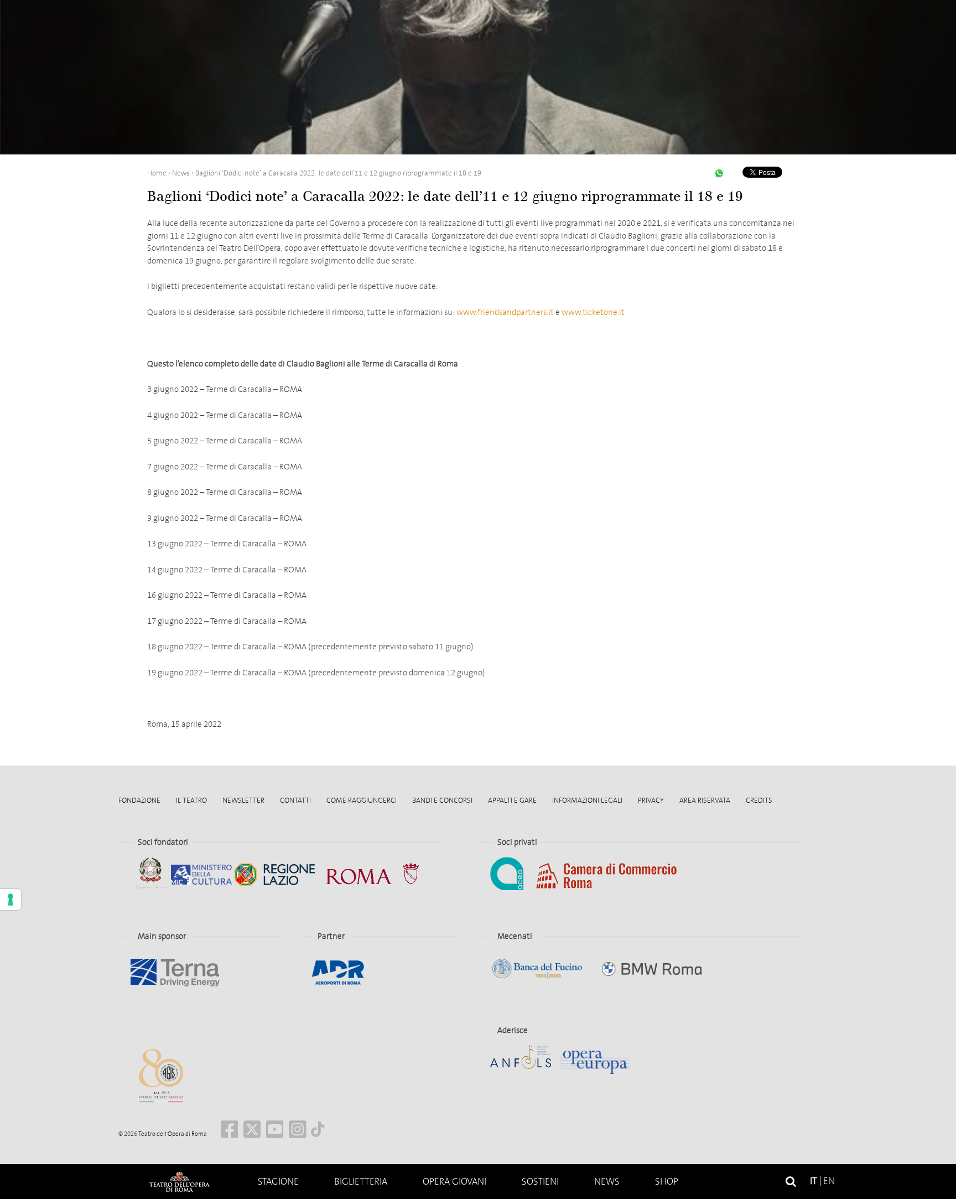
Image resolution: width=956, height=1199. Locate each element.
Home (179, 1181)
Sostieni (540, 1181)
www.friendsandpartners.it (505, 312)
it (813, 1181)
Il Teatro (191, 800)
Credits (759, 800)
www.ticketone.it (593, 312)
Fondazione (139, 800)
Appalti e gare (512, 800)
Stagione (278, 1181)
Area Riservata (704, 800)
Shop (666, 1181)
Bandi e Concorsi (442, 800)
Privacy (651, 800)
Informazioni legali (587, 800)
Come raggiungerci (361, 800)
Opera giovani (454, 1181)
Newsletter (243, 800)
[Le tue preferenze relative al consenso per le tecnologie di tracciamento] (10, 899)
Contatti (295, 800)
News (607, 1181)
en (829, 1181)
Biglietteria (360, 1181)
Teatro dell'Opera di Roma (172, 1134)
